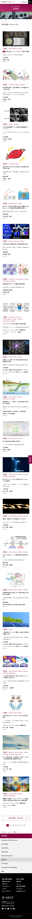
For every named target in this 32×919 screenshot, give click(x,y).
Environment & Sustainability (9, 867)
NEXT (21, 825)
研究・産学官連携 (20, 886)
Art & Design (5, 844)
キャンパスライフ (6, 891)
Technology (5, 863)
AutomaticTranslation (30, 460)
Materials (4, 859)
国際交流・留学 (6, 881)
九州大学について (20, 891)
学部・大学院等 (20, 879)
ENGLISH (24, 2)
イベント (4, 888)
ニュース (18, 884)
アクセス (12, 905)
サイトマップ (19, 888)
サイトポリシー (6, 886)
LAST (24, 825)
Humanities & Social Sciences (9, 840)
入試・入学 (4, 884)
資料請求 (18, 881)
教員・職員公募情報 (7, 879)
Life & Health (5, 848)
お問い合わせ (5, 905)
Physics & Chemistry (7, 855)
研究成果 (4, 836)
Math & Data (5, 851)
